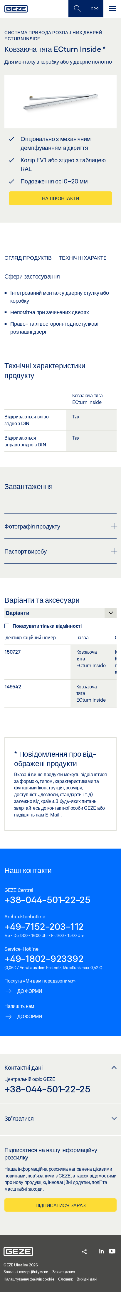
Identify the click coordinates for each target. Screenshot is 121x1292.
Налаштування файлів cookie (29, 1279)
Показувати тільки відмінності (47, 626)
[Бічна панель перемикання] (94, 8)
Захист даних (63, 1271)
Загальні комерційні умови (26, 1271)
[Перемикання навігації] (112, 8)
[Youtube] (112, 1251)
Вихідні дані (87, 1279)
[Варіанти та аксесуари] (60, 614)
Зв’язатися (19, 1118)
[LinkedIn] (101, 1251)
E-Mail (52, 814)
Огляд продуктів (27, 257)
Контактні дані (23, 1067)
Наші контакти (60, 198)
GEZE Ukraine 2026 (21, 1265)
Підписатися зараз (61, 1205)
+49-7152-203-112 (44, 926)
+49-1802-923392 (43, 958)
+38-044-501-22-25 (47, 899)
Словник (65, 1279)
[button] (84, 1252)
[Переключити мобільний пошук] (77, 8)
